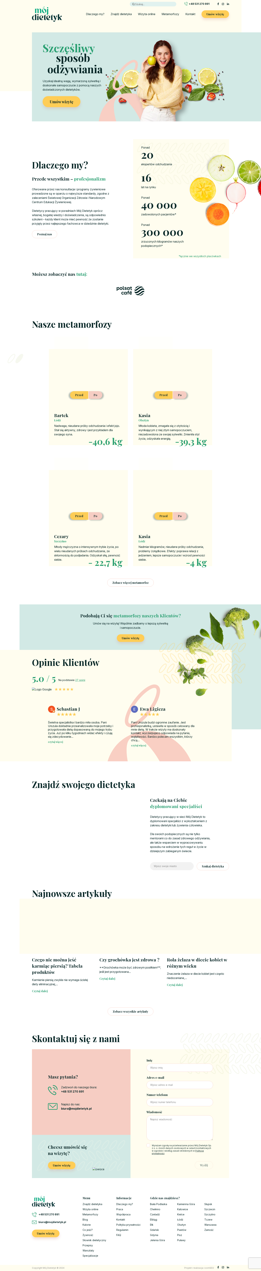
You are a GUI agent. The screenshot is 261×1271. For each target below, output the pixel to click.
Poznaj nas (44, 234)
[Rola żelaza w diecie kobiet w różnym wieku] (198, 931)
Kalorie (87, 1224)
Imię (149, 1060)
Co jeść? (88, 1229)
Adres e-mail (155, 1077)
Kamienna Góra (186, 1204)
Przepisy (88, 1245)
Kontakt (190, 14)
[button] (208, 723)
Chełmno (155, 1209)
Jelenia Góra (157, 1240)
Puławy (181, 1240)
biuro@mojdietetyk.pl (52, 1222)
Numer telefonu (157, 1095)
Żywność (88, 1235)
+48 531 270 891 (199, 3)
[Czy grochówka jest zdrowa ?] (130, 931)
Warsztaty (88, 1250)
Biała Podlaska (158, 1204)
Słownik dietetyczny (94, 1240)
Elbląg (153, 1219)
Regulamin (122, 1229)
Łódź (180, 1219)
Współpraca (123, 1214)
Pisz (179, 1235)
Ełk (151, 1224)
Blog (85, 1219)
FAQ (118, 1235)
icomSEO (209, 1268)
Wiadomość (154, 1112)
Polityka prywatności (128, 1224)
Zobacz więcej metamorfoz (130, 582)
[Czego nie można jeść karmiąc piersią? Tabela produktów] (63, 931)
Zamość (209, 1229)
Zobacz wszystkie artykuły (130, 1011)
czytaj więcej (55, 745)
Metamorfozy (170, 14)
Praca (119, 1209)
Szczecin (209, 1209)
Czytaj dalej (40, 991)
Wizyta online (146, 14)
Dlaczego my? (95, 14)
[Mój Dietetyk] (47, 14)
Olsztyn (181, 1224)
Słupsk (208, 1204)
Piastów (181, 1229)
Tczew (208, 1219)
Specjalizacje (90, 1255)
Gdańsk (154, 1229)
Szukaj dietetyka (213, 866)
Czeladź (155, 1214)
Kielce (180, 1214)
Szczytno (209, 1214)
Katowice (182, 1209)
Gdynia (154, 1235)
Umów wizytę (215, 14)
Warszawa (210, 1224)
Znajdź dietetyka (121, 14)
